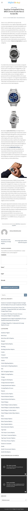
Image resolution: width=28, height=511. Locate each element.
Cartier (3, 352)
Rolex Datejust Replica (6, 418)
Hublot (3, 360)
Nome (3, 267)
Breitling (3, 346)
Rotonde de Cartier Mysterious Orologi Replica (6, 241)
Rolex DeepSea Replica (6, 424)
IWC (2, 368)
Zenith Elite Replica (6, 452)
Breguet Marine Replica (7, 343)
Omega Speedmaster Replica (8, 385)
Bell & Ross (14, 7)
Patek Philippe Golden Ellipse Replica (10, 413)
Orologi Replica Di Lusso (7, 388)
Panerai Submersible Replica (8, 399)
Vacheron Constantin (6, 443)
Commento (3, 254)
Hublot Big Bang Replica (7, 363)
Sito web (3, 280)
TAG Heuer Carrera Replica (8, 432)
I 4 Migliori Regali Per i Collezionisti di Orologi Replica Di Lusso (12, 324)
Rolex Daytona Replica (6, 421)
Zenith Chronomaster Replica (8, 449)
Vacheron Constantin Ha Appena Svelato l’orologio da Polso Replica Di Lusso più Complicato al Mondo (13, 303)
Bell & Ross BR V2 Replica (7, 338)
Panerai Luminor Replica (7, 393)
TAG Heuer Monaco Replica (8, 440)
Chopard (3, 355)
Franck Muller (4, 357)
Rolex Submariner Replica (7, 427)
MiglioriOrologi (16, 509)
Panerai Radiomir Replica (7, 396)
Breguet (3, 341)
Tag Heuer (3, 429)
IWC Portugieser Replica (7, 371)
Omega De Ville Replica (7, 379)
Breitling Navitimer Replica (8, 349)
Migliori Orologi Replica (7, 374)
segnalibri (14, 225)
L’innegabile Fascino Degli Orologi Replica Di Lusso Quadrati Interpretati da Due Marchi (13, 319)
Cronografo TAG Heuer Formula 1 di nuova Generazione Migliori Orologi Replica (11, 314)
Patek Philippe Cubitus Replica (8, 410)
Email (2, 273)
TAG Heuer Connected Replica (8, 435)
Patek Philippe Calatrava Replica (9, 404)
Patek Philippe (4, 402)
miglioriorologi (21, 17)
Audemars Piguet (5, 332)
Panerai (3, 391)
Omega (3, 377)
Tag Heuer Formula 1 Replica (8, 438)
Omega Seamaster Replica (7, 382)
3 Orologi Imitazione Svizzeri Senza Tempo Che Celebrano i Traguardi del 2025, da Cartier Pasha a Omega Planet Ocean (13, 309)
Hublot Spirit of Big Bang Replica (9, 366)
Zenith (2, 446)
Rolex (2, 415)
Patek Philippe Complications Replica (10, 407)
